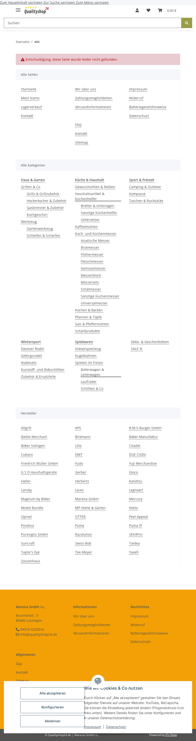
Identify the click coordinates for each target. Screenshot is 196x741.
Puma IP (135, 525)
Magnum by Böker (35, 499)
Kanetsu (135, 481)
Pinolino (27, 525)
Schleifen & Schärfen (43, 235)
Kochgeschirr (37, 214)
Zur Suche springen (60, 2)
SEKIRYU (135, 534)
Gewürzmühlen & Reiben (95, 186)
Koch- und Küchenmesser (95, 233)
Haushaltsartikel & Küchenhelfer (89, 196)
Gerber (80, 472)
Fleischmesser (92, 261)
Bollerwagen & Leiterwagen (92, 372)
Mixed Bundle (32, 507)
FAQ (78, 124)
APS (78, 428)
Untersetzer (90, 219)
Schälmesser (91, 289)
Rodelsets (29, 362)
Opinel (26, 516)
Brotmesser (90, 247)
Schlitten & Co (92, 388)
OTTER (80, 516)
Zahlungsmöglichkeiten (93, 98)
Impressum (92, 727)
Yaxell (133, 552)
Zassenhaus (30, 561)
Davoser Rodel (32, 348)
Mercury (135, 499)
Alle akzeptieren (52, 693)
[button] (137, 10)
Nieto (133, 507)
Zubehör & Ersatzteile (38, 376)
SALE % (136, 348)
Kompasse (137, 193)
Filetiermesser (92, 254)
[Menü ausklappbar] (18, 8)
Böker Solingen (33, 445)
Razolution (83, 534)
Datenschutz (116, 727)
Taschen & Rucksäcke (146, 200)
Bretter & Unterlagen (97, 205)
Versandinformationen (93, 107)
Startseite (28, 89)
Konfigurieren (52, 707)
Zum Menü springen (92, 2)
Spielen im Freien (89, 362)
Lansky (26, 490)
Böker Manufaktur (143, 436)
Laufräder (89, 381)
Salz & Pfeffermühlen (92, 324)
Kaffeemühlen (86, 226)
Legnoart (136, 490)
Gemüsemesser (93, 268)
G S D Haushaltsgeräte (39, 472)
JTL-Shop (171, 735)
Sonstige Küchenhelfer (99, 212)
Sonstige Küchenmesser (100, 296)
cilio (78, 445)
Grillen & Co (30, 186)
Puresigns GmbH (34, 534)
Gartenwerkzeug (40, 228)
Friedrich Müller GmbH (39, 463)
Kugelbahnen (86, 355)
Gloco (133, 472)
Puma (79, 525)
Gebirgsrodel (31, 355)
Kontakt (27, 115)
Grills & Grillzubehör (43, 193)
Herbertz (82, 481)
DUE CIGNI (137, 454)
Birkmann (83, 436)
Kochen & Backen (89, 310)
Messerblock (91, 275)
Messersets (90, 282)
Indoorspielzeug (88, 348)
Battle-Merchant (34, 436)
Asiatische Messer (95, 240)
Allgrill (26, 428)
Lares (79, 490)
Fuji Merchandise (143, 463)
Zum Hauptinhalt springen (22, 2)
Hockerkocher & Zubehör (46, 200)
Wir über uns (85, 89)
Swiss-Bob (83, 543)
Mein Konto (30, 98)
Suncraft (28, 543)
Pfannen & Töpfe (88, 317)
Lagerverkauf (31, 107)
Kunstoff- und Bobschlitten (42, 369)
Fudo (79, 463)
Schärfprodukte (87, 331)
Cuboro (27, 454)
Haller (26, 481)
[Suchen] (186, 23)
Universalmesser (94, 303)
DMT (78, 454)
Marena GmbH (86, 499)
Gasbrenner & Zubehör (45, 207)
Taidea (134, 543)
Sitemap (81, 142)
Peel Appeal (138, 516)
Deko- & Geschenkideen (150, 341)
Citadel (134, 445)
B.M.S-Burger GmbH (145, 428)
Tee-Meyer (83, 552)
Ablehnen (52, 721)
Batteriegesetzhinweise (147, 107)
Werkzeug (29, 221)
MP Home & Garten (90, 507)
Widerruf (136, 98)
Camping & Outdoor (145, 186)
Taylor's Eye (30, 552)
